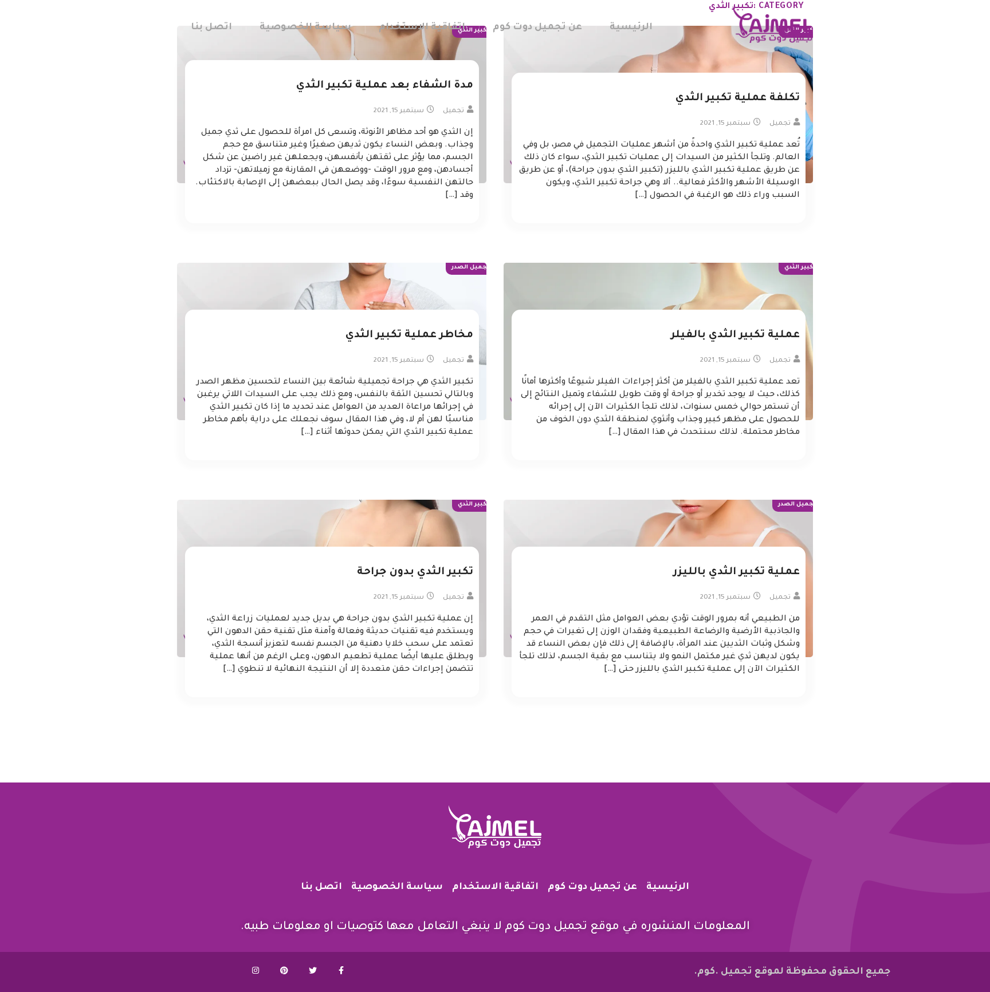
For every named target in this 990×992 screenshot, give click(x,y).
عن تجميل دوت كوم (537, 27)
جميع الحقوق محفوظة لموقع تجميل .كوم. (792, 972)
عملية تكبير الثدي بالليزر (736, 572)
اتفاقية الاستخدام (422, 27)
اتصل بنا (211, 27)
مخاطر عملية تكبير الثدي (409, 335)
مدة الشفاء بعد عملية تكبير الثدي (384, 86)
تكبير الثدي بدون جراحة (415, 572)
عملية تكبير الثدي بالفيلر (735, 335)
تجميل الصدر (470, 267)
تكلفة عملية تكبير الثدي (737, 98)
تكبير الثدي (800, 267)
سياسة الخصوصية (305, 27)
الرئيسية (631, 27)
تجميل (780, 124)
